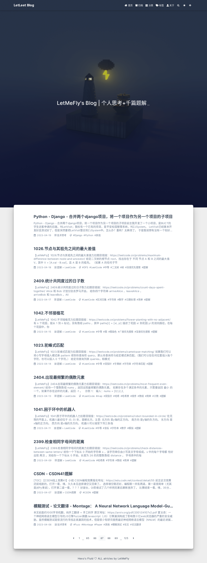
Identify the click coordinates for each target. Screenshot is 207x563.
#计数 (155, 396)
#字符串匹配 (138, 363)
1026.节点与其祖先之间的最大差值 (65, 248)
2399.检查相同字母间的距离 (59, 441)
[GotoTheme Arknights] (190, 5)
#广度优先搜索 (125, 331)
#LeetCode (95, 267)
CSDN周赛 (70, 492)
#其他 (97, 235)
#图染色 (112, 331)
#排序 (133, 396)
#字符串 (112, 299)
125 (126, 538)
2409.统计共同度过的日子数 (59, 281)
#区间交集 (101, 299)
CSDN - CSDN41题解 (53, 473)
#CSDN (87, 492)
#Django (77, 235)
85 (87, 538)
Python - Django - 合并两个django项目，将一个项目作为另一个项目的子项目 (103, 216)
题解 (59, 267)
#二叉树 (114, 267)
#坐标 (106, 428)
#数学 (120, 299)
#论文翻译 (135, 524)
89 (116, 538)
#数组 (141, 396)
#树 (122, 267)
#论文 (126, 524)
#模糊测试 (116, 524)
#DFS (85, 267)
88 (109, 538)
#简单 (140, 299)
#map (99, 396)
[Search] (178, 5)
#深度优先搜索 (133, 267)
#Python (88, 235)
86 (95, 538)
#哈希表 (125, 396)
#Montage (87, 524)
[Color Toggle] (184, 5)
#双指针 (107, 363)
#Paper (98, 524)
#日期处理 (130, 299)
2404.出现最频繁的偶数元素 (59, 377)
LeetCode (70, 267)
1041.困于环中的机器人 (55, 409)
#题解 (145, 267)
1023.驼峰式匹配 (49, 345)
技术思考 (61, 235)
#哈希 (116, 396)
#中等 (106, 267)
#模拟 (130, 428)
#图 (105, 331)
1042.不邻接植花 (49, 313)
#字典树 (117, 363)
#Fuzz (76, 524)
